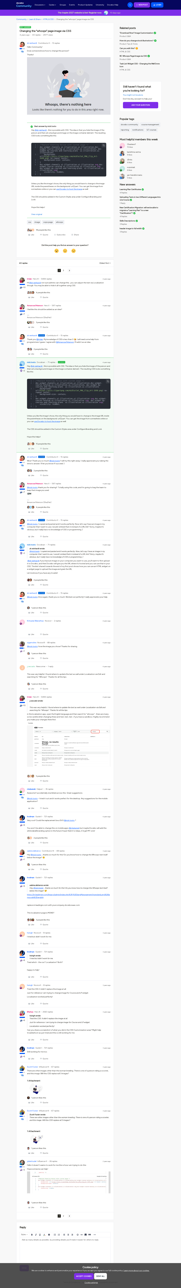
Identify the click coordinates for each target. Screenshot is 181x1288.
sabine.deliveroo (34, 851)
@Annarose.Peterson (65, 342)
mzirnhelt (131, 167)
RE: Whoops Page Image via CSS (133, 56)
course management (150, 124)
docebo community (129, 124)
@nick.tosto (54, 461)
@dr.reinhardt (41, 130)
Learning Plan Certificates (130, 189)
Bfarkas (30, 1012)
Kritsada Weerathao (35, 621)
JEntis (129, 160)
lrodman (30, 816)
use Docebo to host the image (69, 189)
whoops (59, 222)
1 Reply (122, 203)
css (29, 222)
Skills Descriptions (127, 221)
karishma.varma (134, 152)
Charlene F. (131, 144)
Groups (63, 5)
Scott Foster (32, 1067)
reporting (125, 130)
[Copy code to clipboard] (104, 145)
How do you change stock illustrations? (137, 41)
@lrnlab (39, 339)
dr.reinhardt (32, 43)
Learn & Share (35, 19)
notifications (137, 130)
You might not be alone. (133, 95)
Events (72, 5)
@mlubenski (74, 828)
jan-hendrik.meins (134, 175)
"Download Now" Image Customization (136, 33)
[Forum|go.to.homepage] (24, 5)
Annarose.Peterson (35, 305)
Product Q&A (125, 36)
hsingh (30, 933)
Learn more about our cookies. (136, 1270)
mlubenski (31, 789)
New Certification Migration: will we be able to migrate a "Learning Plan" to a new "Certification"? (139, 210)
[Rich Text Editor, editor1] (65, 1250)
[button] (142, 5)
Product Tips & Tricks (129, 44)
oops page (48, 222)
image (37, 222)
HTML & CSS (48, 19)
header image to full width (131, 228)
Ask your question (140, 105)
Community (21, 19)
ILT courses (151, 130)
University (100, 5)
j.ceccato (31, 666)
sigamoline (31, 642)
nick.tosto (31, 362)
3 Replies (123, 224)
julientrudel (31, 1161)
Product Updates (85, 5)
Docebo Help (112, 5)
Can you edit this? (127, 48)
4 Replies (123, 193)
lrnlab (29, 279)
